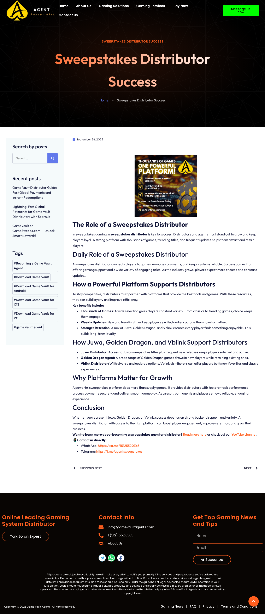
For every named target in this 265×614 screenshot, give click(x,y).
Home (64, 6)
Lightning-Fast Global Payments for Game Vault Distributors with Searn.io (31, 212)
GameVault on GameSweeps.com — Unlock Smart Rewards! (33, 231)
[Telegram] (102, 558)
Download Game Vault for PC (34, 316)
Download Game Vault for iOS (34, 302)
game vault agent (29, 327)
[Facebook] (120, 558)
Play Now (180, 6)
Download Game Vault (32, 277)
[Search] (52, 158)
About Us (83, 6)
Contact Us (68, 15)
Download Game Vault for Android (34, 288)
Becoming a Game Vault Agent (33, 265)
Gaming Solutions (114, 6)
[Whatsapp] (111, 558)
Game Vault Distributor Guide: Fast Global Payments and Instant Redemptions (34, 192)
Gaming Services (150, 6)
